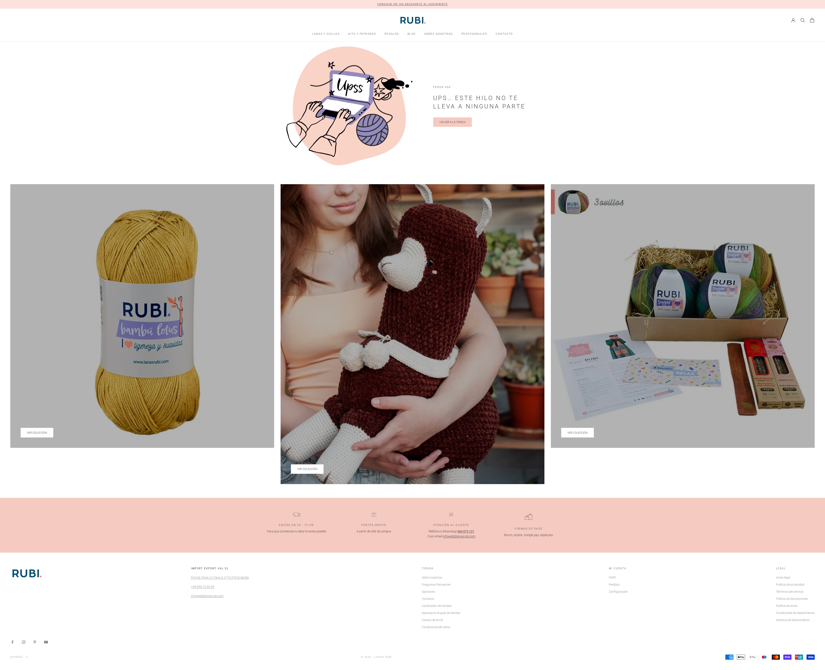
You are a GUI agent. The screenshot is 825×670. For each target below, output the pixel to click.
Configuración (618, 591)
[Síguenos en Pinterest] (35, 642)
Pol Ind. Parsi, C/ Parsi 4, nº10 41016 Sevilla (220, 577)
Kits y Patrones (362, 33)
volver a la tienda (452, 122)
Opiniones (428, 591)
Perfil (612, 577)
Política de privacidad (790, 584)
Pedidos (614, 584)
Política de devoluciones (792, 598)
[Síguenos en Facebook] (12, 642)
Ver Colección (37, 432)
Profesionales (474, 33)
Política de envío (787, 606)
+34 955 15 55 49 (202, 586)
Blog (412, 33)
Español (16, 657)
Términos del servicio (790, 591)
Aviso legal (783, 577)
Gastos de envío (432, 620)
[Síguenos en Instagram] (23, 642)
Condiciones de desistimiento (795, 613)
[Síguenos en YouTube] (46, 642)
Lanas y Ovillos (325, 33)
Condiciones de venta (436, 627)
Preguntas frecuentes (436, 584)
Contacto (504, 33)
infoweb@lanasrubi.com (459, 536)
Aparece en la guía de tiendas (441, 613)
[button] (412, 4)
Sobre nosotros (438, 33)
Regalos (392, 33)
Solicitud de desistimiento (793, 620)
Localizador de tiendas (437, 606)
